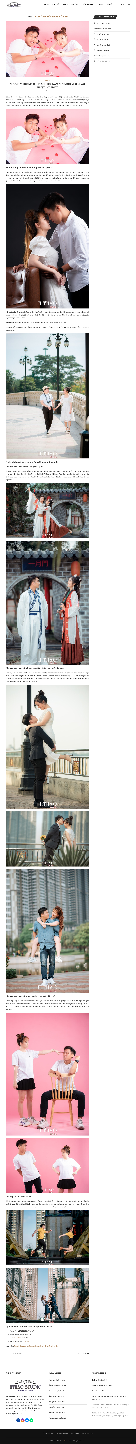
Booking (26, 1341)
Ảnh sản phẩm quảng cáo (103, 61)
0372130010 (17, 1338)
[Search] (129, 4)
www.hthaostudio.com (106, 1391)
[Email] (123, 4)
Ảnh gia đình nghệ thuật (102, 45)
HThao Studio (67, 1441)
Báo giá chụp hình (70, 4)
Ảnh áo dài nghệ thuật (101, 34)
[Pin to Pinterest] (85, 1353)
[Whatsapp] (125, 4)
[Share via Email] (88, 1353)
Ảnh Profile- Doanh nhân (102, 29)
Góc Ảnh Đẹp (88, 4)
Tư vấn (100, 4)
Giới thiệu (56, 4)
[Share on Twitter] (83, 1353)
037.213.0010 (99, 1380)
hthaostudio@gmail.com (105, 1385)
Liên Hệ (109, 4)
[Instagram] (121, 4)
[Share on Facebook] (80, 1353)
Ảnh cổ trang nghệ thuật (102, 56)
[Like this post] (78, 1353)
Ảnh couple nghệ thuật (101, 39)
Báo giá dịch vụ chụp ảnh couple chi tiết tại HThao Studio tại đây (36, 1346)
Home (46, 4)
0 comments (18, 1353)
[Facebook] (118, 4)
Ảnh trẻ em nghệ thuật (101, 50)
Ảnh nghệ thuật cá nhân (102, 23)
